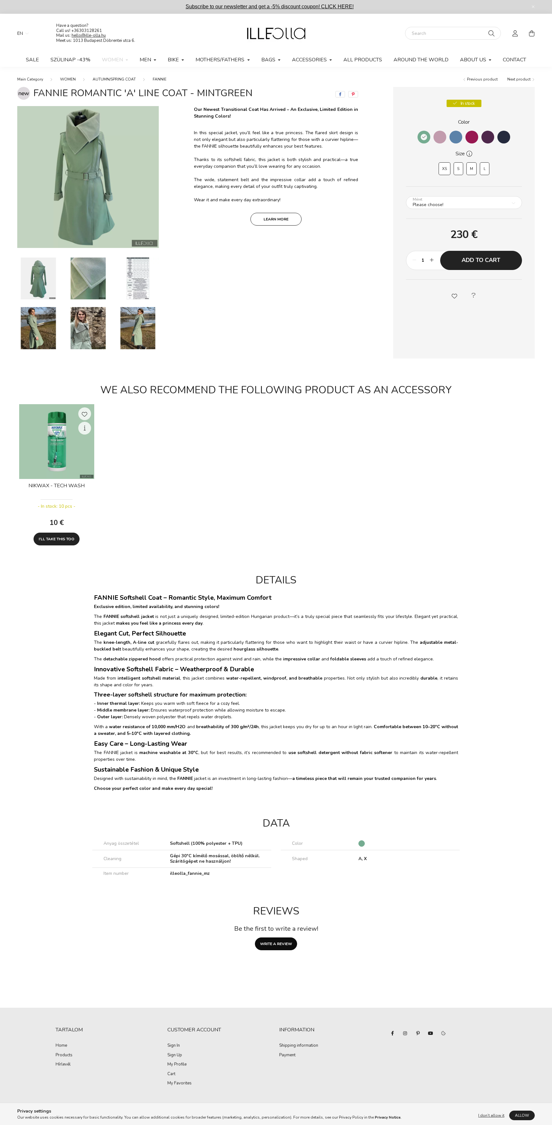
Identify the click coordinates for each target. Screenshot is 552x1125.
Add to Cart (481, 260)
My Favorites (179, 1083)
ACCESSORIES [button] (310, 59)
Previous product (482, 79)
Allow (522, 1115)
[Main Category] (30, 79)
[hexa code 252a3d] (503, 137)
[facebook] (340, 94)
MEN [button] (146, 59)
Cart (171, 1074)
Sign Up (174, 1055)
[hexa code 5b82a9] (455, 137)
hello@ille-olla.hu (89, 35)
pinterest (417, 1033)
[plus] (432, 260)
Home (61, 1045)
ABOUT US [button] (473, 59)
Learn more (276, 219)
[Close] (533, 7)
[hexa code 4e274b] (487, 137)
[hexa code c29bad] (439, 137)
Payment (287, 1055)
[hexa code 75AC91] (424, 137)
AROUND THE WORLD (421, 59)
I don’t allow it (491, 1115)
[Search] (491, 33)
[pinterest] (353, 94)
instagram (405, 1033)
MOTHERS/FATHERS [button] (220, 59)
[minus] (414, 260)
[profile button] (515, 33)
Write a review (276, 943)
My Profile (177, 1064)
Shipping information (298, 1045)
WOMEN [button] (113, 59)
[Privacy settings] (443, 1033)
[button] (454, 295)
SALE (32, 59)
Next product (519, 79)
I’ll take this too (56, 539)
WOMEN (68, 79)
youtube (430, 1033)
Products (64, 1055)
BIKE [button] (174, 59)
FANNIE (159, 79)
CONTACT (514, 59)
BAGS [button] (269, 59)
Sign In (173, 1045)
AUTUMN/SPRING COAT (114, 79)
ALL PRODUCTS (362, 59)
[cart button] (531, 33)
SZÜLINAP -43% (70, 59)
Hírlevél (63, 1064)
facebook (392, 1033)
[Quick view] (84, 428)
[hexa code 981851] (471, 137)
